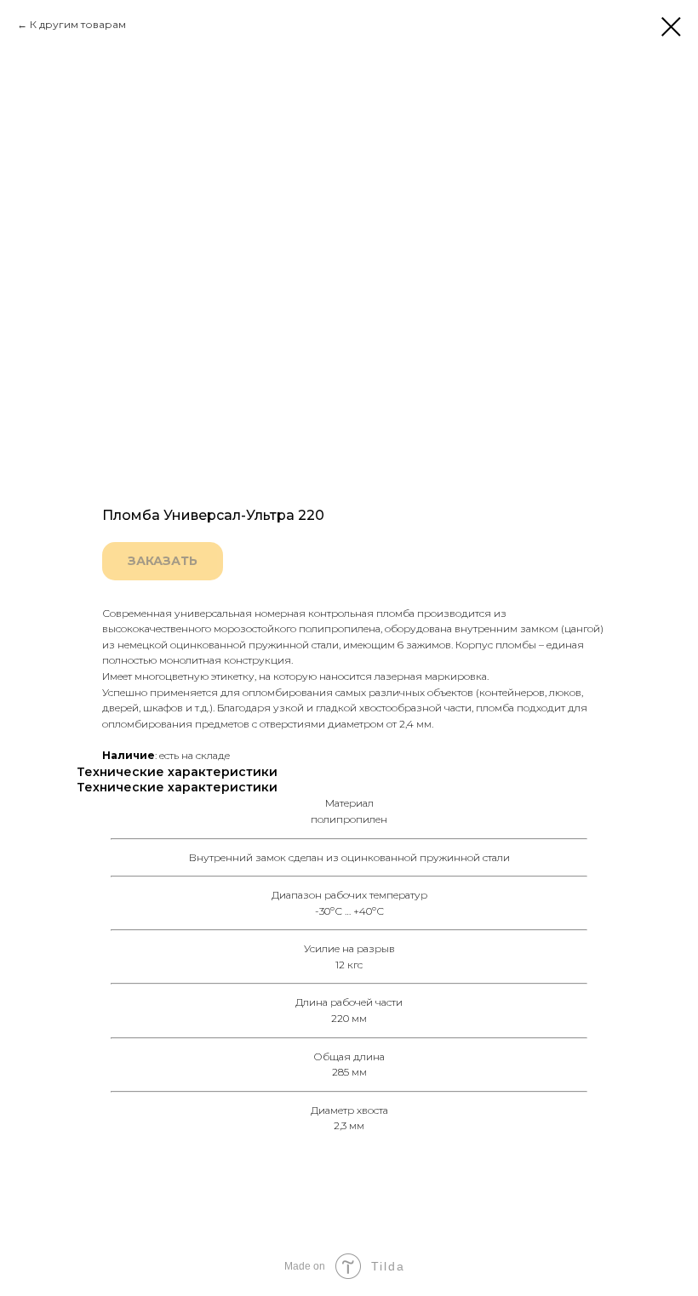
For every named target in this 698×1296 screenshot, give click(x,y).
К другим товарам (78, 24)
